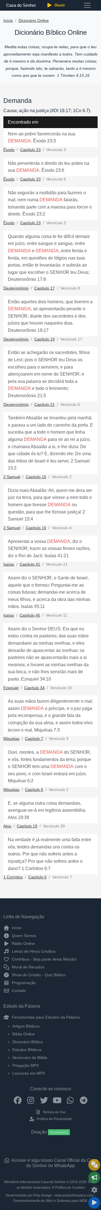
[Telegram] (83, 1100)
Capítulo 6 (34, 790)
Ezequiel (11, 688)
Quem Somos (23, 935)
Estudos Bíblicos (27, 1049)
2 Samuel (11, 477)
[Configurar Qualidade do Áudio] (94, 1190)
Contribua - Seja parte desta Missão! (44, 959)
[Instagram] (31, 1100)
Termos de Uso (54, 1112)
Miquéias (11, 739)
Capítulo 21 (44, 404)
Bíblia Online (23, 1034)
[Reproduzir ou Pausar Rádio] (94, 1203)
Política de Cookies (70, 1188)
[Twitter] (44, 1100)
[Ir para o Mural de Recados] (94, 1165)
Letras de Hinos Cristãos (33, 951)
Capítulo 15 (36, 477)
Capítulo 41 (30, 564)
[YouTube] (57, 1100)
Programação (23, 982)
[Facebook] (17, 1100)
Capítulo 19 (44, 339)
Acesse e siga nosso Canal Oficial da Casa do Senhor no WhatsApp (54, 1163)
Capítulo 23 (30, 150)
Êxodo (9, 150)
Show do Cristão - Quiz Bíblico (38, 975)
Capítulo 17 (44, 288)
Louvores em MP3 (28, 1073)
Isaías (8, 564)
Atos (7, 826)
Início (8, 20)
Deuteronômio (16, 288)
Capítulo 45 (30, 615)
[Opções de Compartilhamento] (94, 1177)
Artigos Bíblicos (26, 1026)
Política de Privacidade (54, 1119)
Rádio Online (23, 943)
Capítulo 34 (34, 688)
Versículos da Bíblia (29, 1057)
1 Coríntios (13, 877)
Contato (18, 990)
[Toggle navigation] (87, 5)
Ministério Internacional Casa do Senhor (35, 1182)
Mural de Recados (27, 967)
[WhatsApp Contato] (70, 1100)
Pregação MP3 (25, 1065)
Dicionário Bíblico (27, 1042)
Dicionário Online (34, 20)
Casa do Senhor (21, 5)
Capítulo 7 (34, 739)
